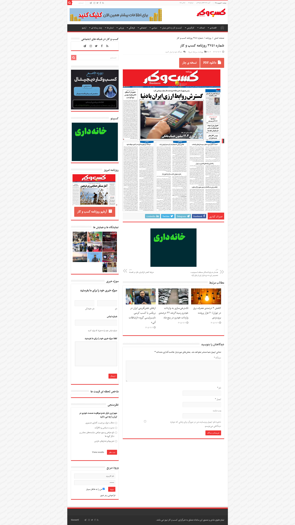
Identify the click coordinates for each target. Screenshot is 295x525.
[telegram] (90, 3)
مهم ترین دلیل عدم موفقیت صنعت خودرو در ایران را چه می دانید (98, 415)
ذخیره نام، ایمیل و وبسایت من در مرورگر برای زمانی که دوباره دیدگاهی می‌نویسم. (195, 424)
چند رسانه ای (96, 28)
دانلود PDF (209, 62)
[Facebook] (100, 3)
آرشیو (84, 28)
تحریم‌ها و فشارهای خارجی (104, 441)
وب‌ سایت (217, 411)
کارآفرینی (190, 28)
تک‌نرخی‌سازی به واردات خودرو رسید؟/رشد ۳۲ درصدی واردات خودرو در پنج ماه (173, 313)
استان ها (110, 28)
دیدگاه (217, 358)
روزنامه (208, 38)
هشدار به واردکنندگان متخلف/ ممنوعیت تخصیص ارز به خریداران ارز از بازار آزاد (204, 272)
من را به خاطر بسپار (94, 489)
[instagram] (94, 3)
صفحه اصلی (222, 27)
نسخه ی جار (189, 62)
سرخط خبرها (192, 52)
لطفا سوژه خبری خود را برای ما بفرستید (101, 338)
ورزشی (121, 28)
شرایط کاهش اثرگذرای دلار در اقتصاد (141, 271)
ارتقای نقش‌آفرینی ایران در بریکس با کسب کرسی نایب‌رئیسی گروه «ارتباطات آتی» (142, 315)
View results (98, 452)
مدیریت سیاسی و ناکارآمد (104, 428)
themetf (75, 520)
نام (219, 388)
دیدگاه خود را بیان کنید (173, 52)
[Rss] (103, 3)
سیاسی (154, 28)
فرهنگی (132, 28)
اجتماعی (143, 28)
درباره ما (190, 2)
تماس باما (182, 2)
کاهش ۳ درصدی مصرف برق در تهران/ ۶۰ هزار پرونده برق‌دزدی (207, 313)
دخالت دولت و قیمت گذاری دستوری (99, 423)
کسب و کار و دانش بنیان (172, 28)
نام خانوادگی (89, 308)
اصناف (202, 28)
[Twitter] (97, 3)
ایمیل (218, 399)
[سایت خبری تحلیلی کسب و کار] (211, 12)
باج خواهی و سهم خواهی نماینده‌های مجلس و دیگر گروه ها (97, 434)
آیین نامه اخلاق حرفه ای (203, 2)
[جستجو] (69, 2)
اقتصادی (213, 28)
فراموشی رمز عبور (107, 495)
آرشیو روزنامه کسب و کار (92, 211)
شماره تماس (112, 316)
